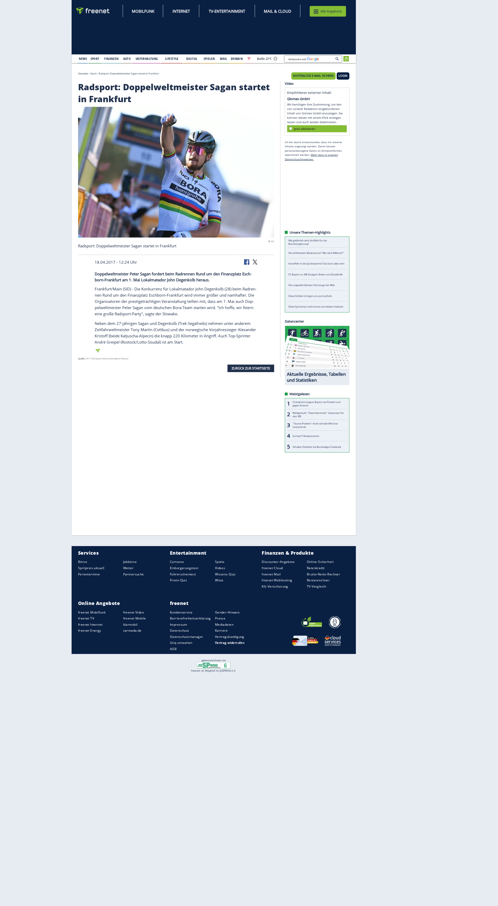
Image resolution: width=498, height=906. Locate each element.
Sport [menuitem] (95, 58)
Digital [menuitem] (191, 58)
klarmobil (130, 624)
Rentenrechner (318, 580)
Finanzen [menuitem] (111, 58)
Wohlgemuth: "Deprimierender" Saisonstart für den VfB (318, 414)
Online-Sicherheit (320, 562)
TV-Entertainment (227, 11)
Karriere (221, 630)
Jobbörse (130, 562)
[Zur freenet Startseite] (93, 10)
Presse (220, 618)
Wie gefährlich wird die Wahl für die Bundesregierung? (307, 242)
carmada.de (132, 630)
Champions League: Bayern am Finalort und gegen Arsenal (317, 403)
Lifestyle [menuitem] (172, 58)
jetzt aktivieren (304, 128)
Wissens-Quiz (225, 574)
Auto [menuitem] (127, 58)
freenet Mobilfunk (92, 612)
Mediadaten (224, 624)
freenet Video (133, 612)
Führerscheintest (183, 574)
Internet (181, 11)
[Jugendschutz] (213, 665)
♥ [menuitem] (249, 58)
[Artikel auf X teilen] (255, 261)
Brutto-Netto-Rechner (323, 574)
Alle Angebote (331, 11)
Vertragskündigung (229, 637)
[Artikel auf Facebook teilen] (247, 261)
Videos (220, 568)
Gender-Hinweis (227, 612)
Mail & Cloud (277, 11)
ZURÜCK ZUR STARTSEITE (251, 368)
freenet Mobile (134, 618)
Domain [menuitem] (237, 58)
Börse (82, 562)
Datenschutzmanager (186, 637)
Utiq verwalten (181, 643)
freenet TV (86, 618)
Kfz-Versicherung (275, 586)
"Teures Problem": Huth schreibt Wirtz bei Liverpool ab (315, 425)
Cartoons (177, 562)
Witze (219, 580)
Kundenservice (181, 612)
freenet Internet (90, 624)
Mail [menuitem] (223, 58)
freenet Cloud (272, 568)
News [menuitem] (83, 58)
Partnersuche (133, 574)
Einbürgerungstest (184, 568)
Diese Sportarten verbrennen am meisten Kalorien (315, 306)
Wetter (128, 568)
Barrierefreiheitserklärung (190, 618)
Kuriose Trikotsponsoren (306, 436)
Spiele (220, 562)
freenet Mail (271, 574)
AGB (173, 649)
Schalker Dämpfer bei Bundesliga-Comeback (317, 446)
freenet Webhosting (277, 580)
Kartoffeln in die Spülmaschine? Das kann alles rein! (316, 263)
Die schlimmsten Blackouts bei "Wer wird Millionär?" (316, 253)
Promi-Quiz (178, 580)
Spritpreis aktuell (91, 568)
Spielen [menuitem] (209, 58)
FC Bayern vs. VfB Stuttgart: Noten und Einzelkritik (315, 274)
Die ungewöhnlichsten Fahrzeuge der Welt (311, 285)
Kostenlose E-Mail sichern (313, 76)
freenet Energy (89, 630)
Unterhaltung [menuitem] (147, 58)
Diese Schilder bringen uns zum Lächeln (310, 296)
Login (342, 76)
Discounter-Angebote (278, 562)
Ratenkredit (316, 568)
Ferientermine (89, 574)
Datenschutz (179, 630)
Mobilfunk (143, 11)
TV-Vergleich (316, 586)
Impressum (178, 624)
